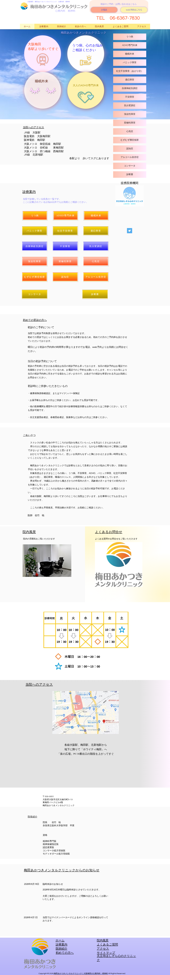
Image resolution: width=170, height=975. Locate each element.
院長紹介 (32, 816)
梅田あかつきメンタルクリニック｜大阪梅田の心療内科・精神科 (81, 973)
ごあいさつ (29, 435)
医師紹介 (61, 948)
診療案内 (29, 192)
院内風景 (29, 532)
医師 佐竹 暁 (36, 515)
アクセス (103, 948)
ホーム (60, 940)
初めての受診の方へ (35, 320)
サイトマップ (106, 952)
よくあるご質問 (107, 944)
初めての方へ (65, 952)
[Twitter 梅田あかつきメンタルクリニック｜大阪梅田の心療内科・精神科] (129, 230)
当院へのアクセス (33, 127)
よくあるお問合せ (108, 532)
